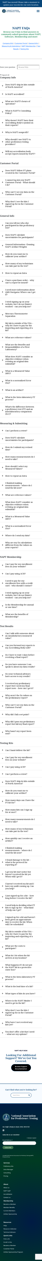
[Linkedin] (3, 1130)
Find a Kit (7, 1239)
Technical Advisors (10, 1232)
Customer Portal (21, 43)
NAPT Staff (7, 1191)
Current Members (9, 1211)
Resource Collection (10, 1229)
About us (6, 1187)
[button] (38, 11)
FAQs (5, 1225)
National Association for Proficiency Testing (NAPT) (21, 1155)
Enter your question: (7, 67)
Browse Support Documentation (21, 1067)
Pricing (6, 1176)
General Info (33, 43)
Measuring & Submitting (11, 46)
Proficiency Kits (8, 1166)
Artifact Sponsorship (10, 1214)
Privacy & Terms (6, 1157)
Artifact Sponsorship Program (13, 1252)
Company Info (8, 43)
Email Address (8, 1140)
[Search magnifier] (29, 1095)
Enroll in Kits (8, 1242)
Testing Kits (24, 49)
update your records (11, 5)
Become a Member (10, 1204)
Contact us (7, 1197)
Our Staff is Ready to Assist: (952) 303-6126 (16, 1127)
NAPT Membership (29, 46)
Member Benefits (9, 1207)
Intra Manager (8, 1169)
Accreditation (8, 1194)
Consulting (7, 1173)
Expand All (4, 75)
